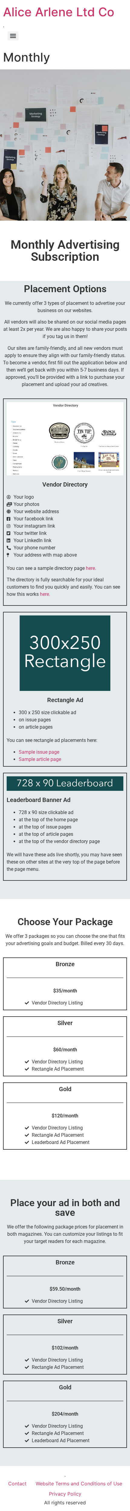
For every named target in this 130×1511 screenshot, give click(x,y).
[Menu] (13, 35)
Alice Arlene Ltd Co (58, 12)
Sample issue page (39, 752)
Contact (17, 1484)
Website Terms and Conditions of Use (79, 1484)
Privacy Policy (65, 1494)
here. (91, 568)
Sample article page (40, 759)
